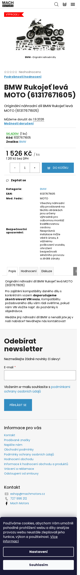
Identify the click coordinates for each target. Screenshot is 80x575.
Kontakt (9, 435)
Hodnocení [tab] (29, 271)
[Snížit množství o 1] (15, 168)
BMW (22, 142)
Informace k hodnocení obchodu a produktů (36, 464)
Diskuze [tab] (46, 271)
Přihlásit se (18, 405)
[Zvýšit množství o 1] (35, 168)
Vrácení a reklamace (19, 469)
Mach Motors (19, 503)
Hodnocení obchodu (18, 459)
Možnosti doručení (19, 123)
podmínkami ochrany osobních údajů (37, 389)
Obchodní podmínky (19, 449)
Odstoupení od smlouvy (21, 473)
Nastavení (38, 551)
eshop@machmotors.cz (27, 494)
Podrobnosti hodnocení (22, 77)
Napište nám (13, 445)
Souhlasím (38, 564)
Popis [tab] (12, 271)
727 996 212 (18, 498)
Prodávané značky (17, 440)
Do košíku (60, 168)
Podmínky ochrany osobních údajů (29, 454)
